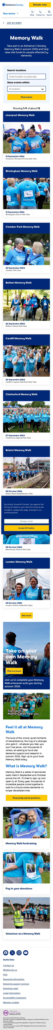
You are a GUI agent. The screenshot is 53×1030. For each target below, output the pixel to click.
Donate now (40, 4)
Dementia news (10, 988)
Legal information (11, 993)
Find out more (14, 671)
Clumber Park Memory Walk (23, 226)
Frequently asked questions (26, 798)
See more (26, 615)
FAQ (5, 974)
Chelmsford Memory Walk (21, 394)
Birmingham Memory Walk (22, 171)
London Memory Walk (19, 561)
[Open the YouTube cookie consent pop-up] (26, 706)
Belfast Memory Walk (19, 282)
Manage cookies (11, 1002)
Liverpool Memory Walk (20, 115)
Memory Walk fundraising (21, 843)
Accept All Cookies (26, 528)
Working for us (10, 970)
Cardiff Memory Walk (18, 338)
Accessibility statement (14, 997)
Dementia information (13, 979)
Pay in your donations (19, 888)
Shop (32, 15)
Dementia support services (16, 984)
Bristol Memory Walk (18, 450)
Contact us (8, 965)
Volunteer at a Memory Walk (23, 933)
